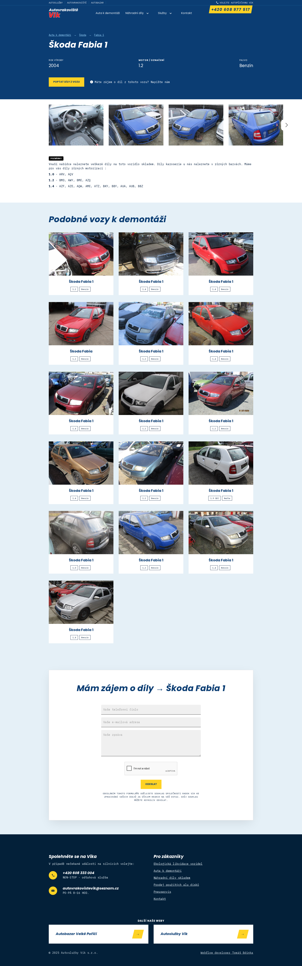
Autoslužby (56, 2)
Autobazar (97, 2)
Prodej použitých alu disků (176, 885)
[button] (138, 13)
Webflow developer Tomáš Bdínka (227, 952)
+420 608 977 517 (230, 10)
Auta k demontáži (108, 13)
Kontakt (186, 13)
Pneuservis (162, 892)
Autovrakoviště (77, 2)
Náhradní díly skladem (172, 878)
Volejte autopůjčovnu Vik (236, 2)
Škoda (82, 35)
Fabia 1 (99, 35)
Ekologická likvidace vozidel (178, 863)
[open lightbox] (76, 125)
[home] (63, 12)
